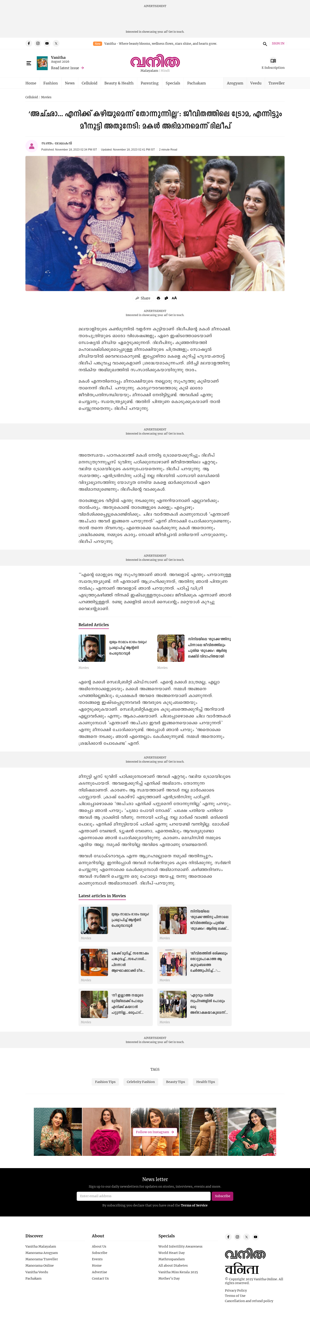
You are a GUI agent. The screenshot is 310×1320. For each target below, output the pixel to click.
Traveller (276, 83)
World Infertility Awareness (180, 1246)
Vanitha (58, 57)
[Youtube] (47, 43)
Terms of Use (235, 1296)
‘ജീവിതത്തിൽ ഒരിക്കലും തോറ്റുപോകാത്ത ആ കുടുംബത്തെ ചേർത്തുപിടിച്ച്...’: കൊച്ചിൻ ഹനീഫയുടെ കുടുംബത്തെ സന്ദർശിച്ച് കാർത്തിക (209, 970)
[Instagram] (37, 43)
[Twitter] (56, 43)
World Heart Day (171, 1253)
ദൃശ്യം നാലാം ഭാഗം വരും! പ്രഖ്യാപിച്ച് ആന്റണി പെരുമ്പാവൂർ (128, 648)
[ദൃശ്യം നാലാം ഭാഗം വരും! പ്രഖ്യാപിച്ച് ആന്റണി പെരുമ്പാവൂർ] (92, 648)
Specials (173, 83)
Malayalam (149, 71)
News (70, 83)
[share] (143, 298)
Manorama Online (39, 1265)
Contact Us (100, 1278)
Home (30, 83)
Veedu (255, 83)
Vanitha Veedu (36, 1272)
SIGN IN (278, 43)
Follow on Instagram (152, 1132)
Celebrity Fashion (141, 1082)
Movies (46, 97)
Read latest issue (65, 68)
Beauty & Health (119, 83)
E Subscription (273, 67)
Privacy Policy (236, 1290)
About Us (99, 1246)
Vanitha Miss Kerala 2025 (178, 1272)
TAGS (155, 1069)
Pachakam (196, 83)
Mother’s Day (169, 1278)
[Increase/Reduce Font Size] (174, 297)
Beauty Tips (175, 1082)
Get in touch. (176, 31)
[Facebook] (28, 43)
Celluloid (89, 83)
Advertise (99, 1272)
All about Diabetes (173, 1265)
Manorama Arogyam (41, 1253)
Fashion (50, 83)
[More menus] (28, 63)
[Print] (158, 298)
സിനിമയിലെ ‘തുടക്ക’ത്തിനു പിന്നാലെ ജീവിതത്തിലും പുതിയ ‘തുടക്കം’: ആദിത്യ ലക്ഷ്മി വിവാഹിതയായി (209, 923)
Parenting (150, 83)
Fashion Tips (105, 1082)
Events (97, 1259)
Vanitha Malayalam (40, 1246)
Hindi (165, 71)
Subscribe (99, 1253)
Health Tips (205, 1082)
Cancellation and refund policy (249, 1301)
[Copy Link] (166, 298)
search (264, 43)
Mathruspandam (171, 1259)
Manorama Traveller (41, 1259)
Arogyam (235, 83)
